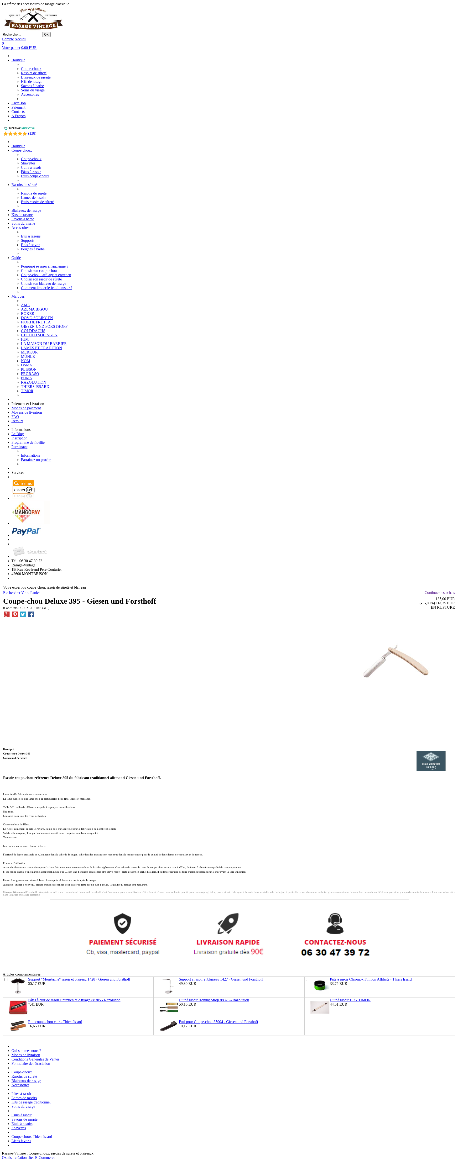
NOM (25, 361)
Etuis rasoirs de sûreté (37, 202)
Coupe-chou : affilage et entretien (46, 275)
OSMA (26, 365)
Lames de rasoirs (33, 197)
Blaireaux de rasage (36, 77)
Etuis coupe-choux (35, 176)
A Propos (18, 116)
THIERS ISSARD (35, 387)
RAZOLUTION (33, 382)
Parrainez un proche (36, 460)
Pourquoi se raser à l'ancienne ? (44, 266)
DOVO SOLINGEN (37, 318)
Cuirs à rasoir (31, 167)
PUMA (26, 378)
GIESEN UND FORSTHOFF (44, 326)
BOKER (27, 313)
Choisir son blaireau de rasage (43, 283)
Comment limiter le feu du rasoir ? (46, 288)
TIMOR (27, 391)
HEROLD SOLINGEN (39, 335)
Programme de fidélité (28, 442)
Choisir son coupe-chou (39, 271)
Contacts (18, 112)
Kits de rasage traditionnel (31, 1102)
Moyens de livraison (26, 412)
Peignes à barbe (33, 249)
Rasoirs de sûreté (34, 73)
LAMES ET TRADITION (41, 348)
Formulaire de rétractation (30, 1063)
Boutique (18, 60)
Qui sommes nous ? (26, 1051)
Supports (27, 240)
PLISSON (29, 369)
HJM (25, 339)
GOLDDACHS (33, 331)
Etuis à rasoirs (21, 1124)
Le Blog (17, 434)
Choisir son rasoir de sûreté (41, 279)
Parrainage (19, 447)
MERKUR (29, 352)
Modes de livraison (25, 1055)
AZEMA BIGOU (34, 309)
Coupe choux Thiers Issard (31, 1136)
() (32, 133)
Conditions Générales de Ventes (35, 1059)
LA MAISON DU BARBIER (44, 344)
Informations (30, 455)
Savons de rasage (24, 1119)
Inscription (19, 438)
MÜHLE (28, 356)
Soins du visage (33, 90)
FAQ (15, 417)
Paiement (18, 107)
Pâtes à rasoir (31, 172)
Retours (17, 421)
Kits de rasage (31, 81)
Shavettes (28, 163)
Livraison (18, 103)
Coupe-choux (31, 69)
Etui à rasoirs (31, 236)
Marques (18, 296)
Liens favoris (21, 1141)
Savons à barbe (32, 86)
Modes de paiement (26, 408)
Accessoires (30, 94)
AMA (25, 305)
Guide (16, 258)
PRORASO (30, 374)
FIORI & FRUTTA (36, 322)
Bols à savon (30, 245)
